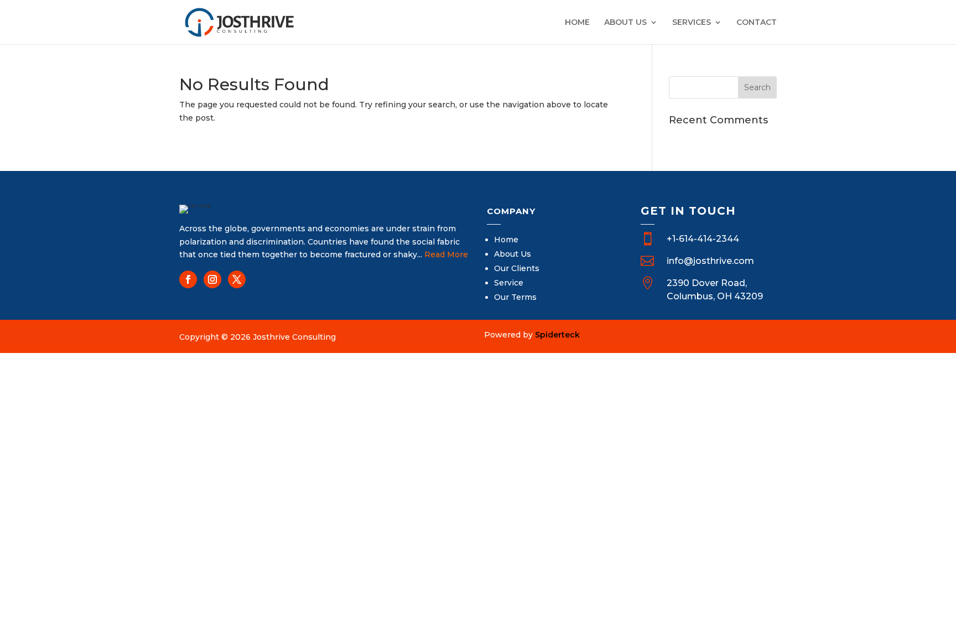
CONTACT (756, 22)
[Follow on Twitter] (237, 279)
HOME (577, 22)
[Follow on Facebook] (188, 279)
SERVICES (691, 22)
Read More (446, 254)
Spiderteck (557, 335)
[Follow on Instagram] (212, 279)
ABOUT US (625, 22)
